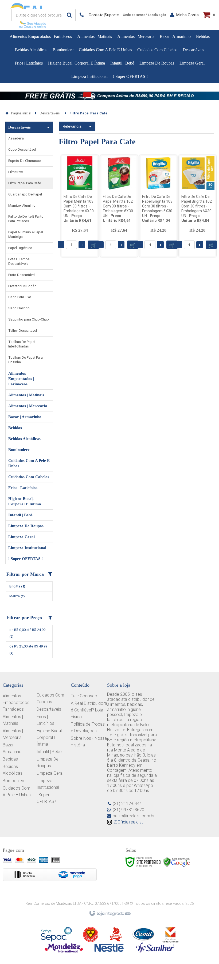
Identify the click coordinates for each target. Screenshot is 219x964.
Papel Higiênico (20, 248)
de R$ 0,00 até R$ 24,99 (27, 633)
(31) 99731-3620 (128, 809)
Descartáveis (50, 113)
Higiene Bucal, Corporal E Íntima (49, 737)
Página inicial (21, 113)
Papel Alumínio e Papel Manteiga (25, 234)
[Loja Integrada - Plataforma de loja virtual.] (109, 914)
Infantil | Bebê (49, 751)
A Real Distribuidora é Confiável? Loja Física (89, 710)
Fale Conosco (84, 695)
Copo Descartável (22, 149)
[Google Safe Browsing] (176, 862)
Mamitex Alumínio (22, 205)
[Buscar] (69, 15)
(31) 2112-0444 (127, 803)
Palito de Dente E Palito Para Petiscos (26, 218)
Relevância (72, 126)
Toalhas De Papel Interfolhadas (21, 344)
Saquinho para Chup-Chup (28, 319)
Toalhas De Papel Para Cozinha (25, 359)
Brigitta (17, 586)
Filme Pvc (15, 172)
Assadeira (16, 138)
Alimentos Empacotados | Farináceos (17, 702)
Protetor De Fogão (22, 286)
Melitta (17, 596)
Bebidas (10, 759)
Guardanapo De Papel (25, 194)
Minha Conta (187, 15)
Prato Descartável (21, 275)
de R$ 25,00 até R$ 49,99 (28, 649)
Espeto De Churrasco (24, 161)
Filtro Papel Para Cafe (24, 183)
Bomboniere (14, 780)
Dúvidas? (99, 15)
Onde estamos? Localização (144, 15)
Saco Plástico (19, 308)
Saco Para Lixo (19, 297)
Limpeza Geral (50, 773)
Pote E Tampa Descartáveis (19, 261)
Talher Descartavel (22, 331)
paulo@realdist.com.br (134, 815)
